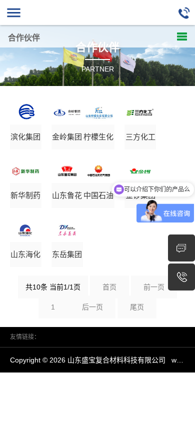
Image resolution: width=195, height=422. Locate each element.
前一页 (154, 287)
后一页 (92, 307)
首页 (109, 287)
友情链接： (25, 337)
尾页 (137, 307)
